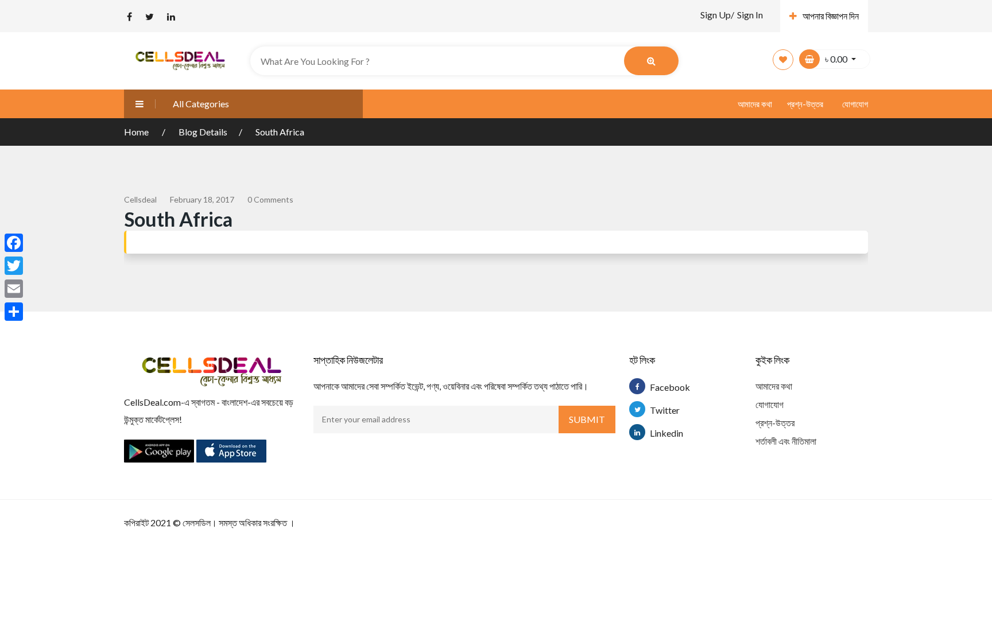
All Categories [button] (201, 103)
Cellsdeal (140, 199)
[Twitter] (13, 265)
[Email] (13, 288)
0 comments (270, 199)
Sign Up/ (717, 14)
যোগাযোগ (855, 104)
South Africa (279, 131)
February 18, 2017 (202, 199)
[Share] (13, 311)
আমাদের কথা (755, 104)
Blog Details (203, 131)
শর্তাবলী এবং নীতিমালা (785, 441)
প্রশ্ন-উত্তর (805, 104)
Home (137, 131)
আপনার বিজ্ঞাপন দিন (831, 15)
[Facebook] (13, 242)
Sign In (750, 14)
